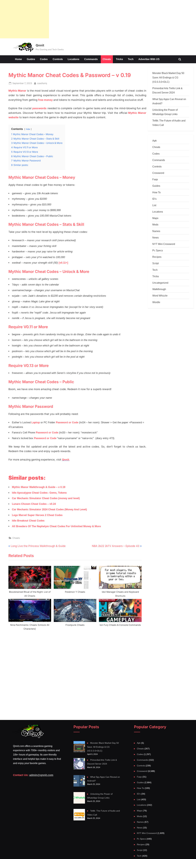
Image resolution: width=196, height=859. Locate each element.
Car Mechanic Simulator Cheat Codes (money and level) (46, 498)
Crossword (158, 173)
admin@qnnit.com (41, 775)
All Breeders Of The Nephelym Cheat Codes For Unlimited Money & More (56, 526)
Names (156, 231)
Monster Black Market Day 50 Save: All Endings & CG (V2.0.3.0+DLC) (168, 77)
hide (28, 129)
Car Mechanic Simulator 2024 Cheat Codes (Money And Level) (49, 509)
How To (156, 192)
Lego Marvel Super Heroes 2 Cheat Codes (37, 515)
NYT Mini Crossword (163, 244)
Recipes (156, 256)
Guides (31, 59)
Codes (44, 59)
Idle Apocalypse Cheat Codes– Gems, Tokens (39, 492)
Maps (155, 218)
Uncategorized (160, 282)
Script (155, 263)
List (154, 205)
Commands (91, 59)
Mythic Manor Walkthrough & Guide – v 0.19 (38, 487)
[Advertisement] (24, 19)
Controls (58, 59)
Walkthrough (159, 289)
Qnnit (40, 45)
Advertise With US (149, 59)
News (155, 237)
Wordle (156, 302)
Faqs (155, 179)
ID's (154, 198)
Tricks (119, 59)
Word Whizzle (160, 295)
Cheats (107, 59)
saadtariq (42, 83)
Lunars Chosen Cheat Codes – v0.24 (34, 503)
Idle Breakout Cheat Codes (28, 520)
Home (18, 59)
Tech (131, 59)
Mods (155, 224)
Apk (154, 140)
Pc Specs (157, 250)
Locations (73, 59)
